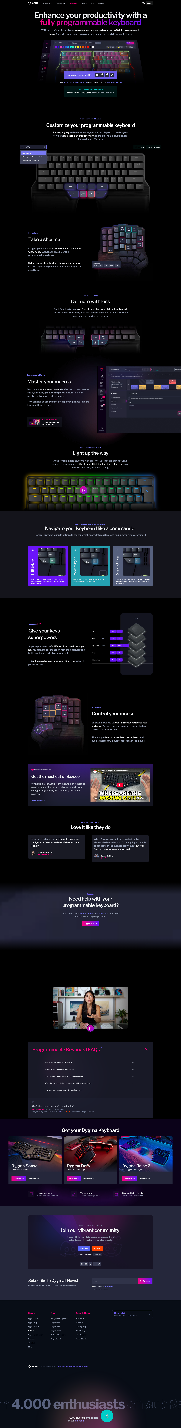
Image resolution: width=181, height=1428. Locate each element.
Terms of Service (81, 1339)
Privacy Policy (70, 1366)
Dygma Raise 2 (33, 1327)
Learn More (33, 1179)
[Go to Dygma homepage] (33, 3)
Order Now (17, 1178)
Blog (29, 1347)
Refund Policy (80, 1331)
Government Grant (82, 1366)
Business (31, 1339)
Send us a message (39, 1109)
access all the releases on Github (75, 82)
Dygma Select (56, 1339)
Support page (89, 924)
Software (31, 1331)
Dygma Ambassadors (35, 1335)
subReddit (80, 1420)
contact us (101, 913)
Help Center (80, 1319)
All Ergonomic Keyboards (59, 1319)
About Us (31, 1343)
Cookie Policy (61, 1366)
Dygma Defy (32, 1323)
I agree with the (103, 1286)
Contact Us (80, 1323)
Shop (149, 3)
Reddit (68, 1112)
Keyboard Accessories (58, 1335)
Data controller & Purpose (101, 1290)
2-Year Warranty (81, 1335)
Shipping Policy (81, 1327)
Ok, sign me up (145, 1281)
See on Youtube (36, 800)
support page (86, 913)
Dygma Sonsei (33, 1319)
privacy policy (108, 1286)
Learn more (89, 1179)
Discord (59, 1112)
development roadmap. (114, 82)
